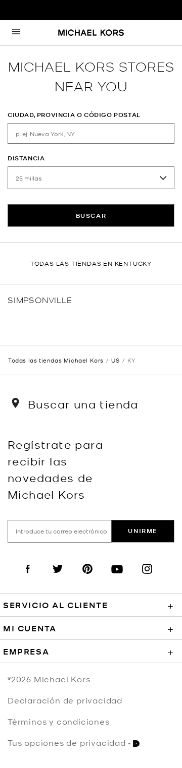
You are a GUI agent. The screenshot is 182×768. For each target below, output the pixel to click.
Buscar (91, 215)
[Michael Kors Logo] (91, 33)
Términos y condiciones (59, 721)
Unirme (143, 530)
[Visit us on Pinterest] (87, 577)
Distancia (26, 158)
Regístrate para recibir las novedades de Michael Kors (55, 469)
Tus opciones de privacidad (67, 742)
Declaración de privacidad (65, 699)
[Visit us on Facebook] (28, 577)
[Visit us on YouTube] (117, 577)
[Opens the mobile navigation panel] (16, 32)
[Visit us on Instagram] (147, 577)
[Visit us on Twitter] (58, 577)
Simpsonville (40, 299)
